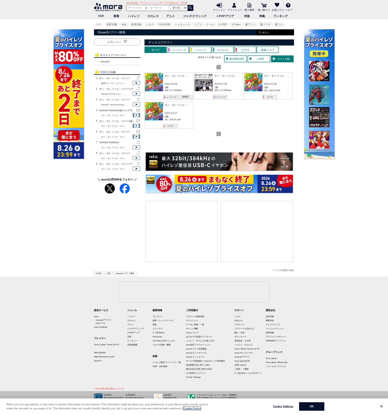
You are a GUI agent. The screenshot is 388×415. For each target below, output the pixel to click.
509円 (185, 96)
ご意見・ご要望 (241, 369)
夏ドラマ (265, 24)
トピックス (158, 328)
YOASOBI (164, 24)
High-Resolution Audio (104, 357)
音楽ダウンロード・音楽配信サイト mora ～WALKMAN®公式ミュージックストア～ (109, 7)
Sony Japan (271, 358)
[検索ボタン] (190, 8)
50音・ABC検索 (160, 366)
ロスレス (153, 16)
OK (312, 406)
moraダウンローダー (243, 353)
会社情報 (270, 316)
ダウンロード (240, 337)
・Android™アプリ (102, 320)
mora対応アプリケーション (198, 345)
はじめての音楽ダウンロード (199, 337)
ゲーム (210, 24)
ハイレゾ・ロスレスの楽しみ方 (200, 341)
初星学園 (111, 24)
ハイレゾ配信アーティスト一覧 (167, 362)
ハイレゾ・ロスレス (243, 345)
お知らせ (238, 320)
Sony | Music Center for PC (106, 344)
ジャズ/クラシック (195, 16)
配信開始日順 (236, 58)
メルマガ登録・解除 (162, 345)
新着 (116, 16)
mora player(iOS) (242, 361)
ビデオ (270, 97)
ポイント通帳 (192, 328)
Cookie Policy (192, 408)
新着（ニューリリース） (164, 320)
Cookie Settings (193, 377)
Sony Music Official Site (277, 362)
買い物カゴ (264, 9)
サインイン (219, 9)
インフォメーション (275, 328)
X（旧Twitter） (159, 332)
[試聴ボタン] (136, 83)
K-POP (223, 24)
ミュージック (170, 97)
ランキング (281, 16)
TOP (101, 16)
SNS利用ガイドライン (276, 341)
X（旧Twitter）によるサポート (248, 373)
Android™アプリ (242, 357)
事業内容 (270, 320)
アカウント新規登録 (195, 316)
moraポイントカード (195, 357)
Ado (124, 24)
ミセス (150, 24)
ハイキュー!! (182, 24)
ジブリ (198, 24)
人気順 (260, 58)
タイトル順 (283, 58)
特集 (262, 16)
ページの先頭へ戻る (284, 270)
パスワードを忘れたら (244, 328)
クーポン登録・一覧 (195, 324)
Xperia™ (98, 361)
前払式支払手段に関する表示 (199, 369)
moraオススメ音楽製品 (196, 349)
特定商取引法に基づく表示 (198, 365)
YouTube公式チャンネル (164, 341)
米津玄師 (136, 24)
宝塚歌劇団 (132, 345)
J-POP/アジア (225, 16)
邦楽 (109, 273)
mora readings (100, 327)
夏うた (279, 24)
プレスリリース (273, 324)
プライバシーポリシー (276, 337)
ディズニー (132, 341)
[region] (194, 406)
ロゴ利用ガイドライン (196, 373)
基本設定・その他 (242, 341)
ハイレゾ (133, 16)
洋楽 (247, 16)
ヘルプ (288, 9)
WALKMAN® (100, 352)
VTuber (236, 24)
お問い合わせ (240, 365)
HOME (99, 273)
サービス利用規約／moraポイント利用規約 (205, 361)
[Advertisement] (182, 231)
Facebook (157, 337)
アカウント (239, 324)
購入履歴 (249, 9)
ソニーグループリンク (276, 366)
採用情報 (270, 332)
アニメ (170, 16)
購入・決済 (239, 332)
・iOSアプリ (99, 323)
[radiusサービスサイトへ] (219, 161)
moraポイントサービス (196, 353)
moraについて (192, 332)
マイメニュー (235, 9)
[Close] (381, 406)
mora (96, 316)
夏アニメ (250, 24)
